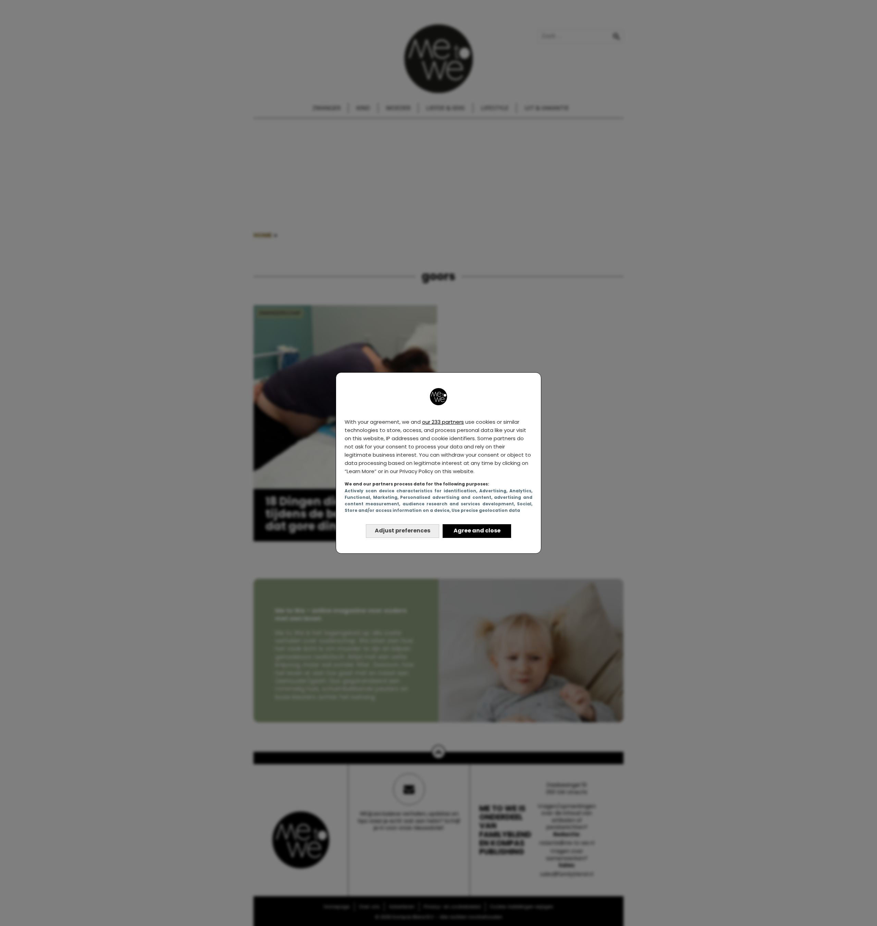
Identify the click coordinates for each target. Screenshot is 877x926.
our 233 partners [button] (443, 421)
